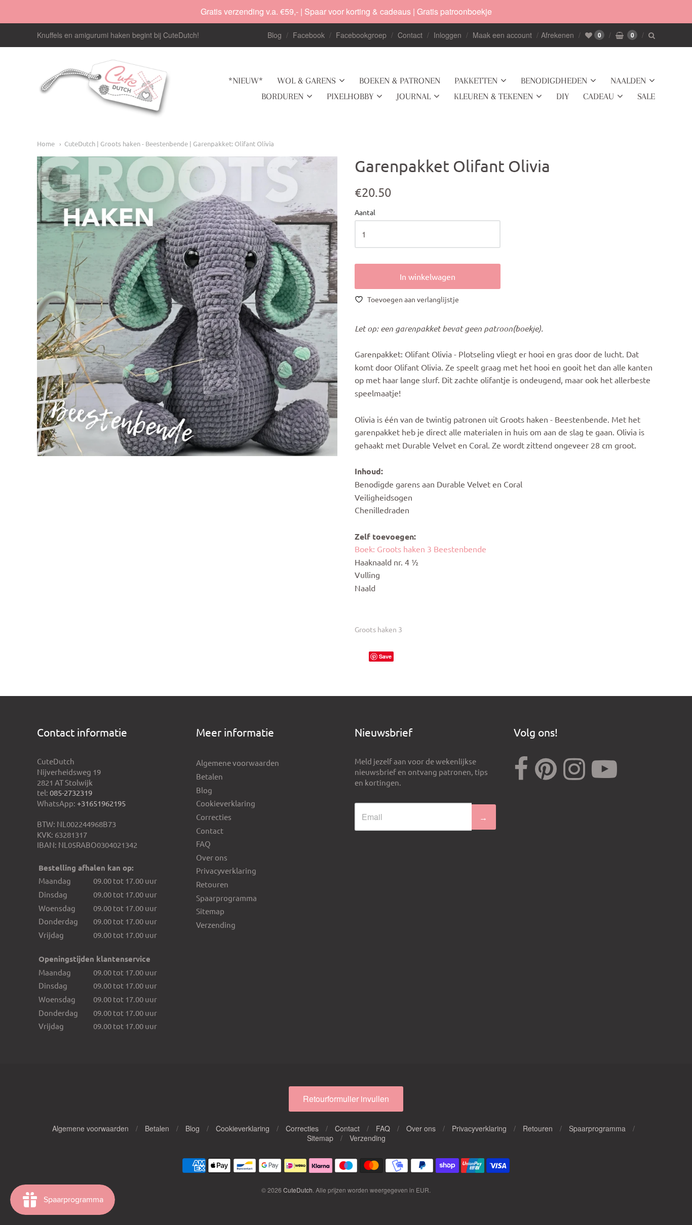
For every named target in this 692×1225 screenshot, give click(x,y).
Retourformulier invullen (346, 1099)
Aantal (365, 213)
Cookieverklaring (225, 803)
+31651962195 (101, 803)
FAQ (203, 843)
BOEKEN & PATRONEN (399, 80)
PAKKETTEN (475, 80)
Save (385, 656)
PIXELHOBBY (350, 96)
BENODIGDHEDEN (554, 80)
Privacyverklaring (226, 870)
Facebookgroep (361, 35)
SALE (646, 96)
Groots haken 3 (378, 629)
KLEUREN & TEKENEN (493, 96)
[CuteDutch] (105, 88)
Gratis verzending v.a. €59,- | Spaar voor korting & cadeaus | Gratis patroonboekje (346, 11)
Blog (274, 35)
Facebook (309, 35)
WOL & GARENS (306, 80)
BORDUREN (282, 96)
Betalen (209, 776)
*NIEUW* (245, 80)
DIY (562, 96)
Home (46, 143)
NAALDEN (628, 80)
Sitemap (210, 911)
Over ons (211, 857)
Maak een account (502, 35)
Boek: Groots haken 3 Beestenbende (420, 549)
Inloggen (448, 35)
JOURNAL (414, 96)
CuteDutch (298, 1190)
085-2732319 (71, 792)
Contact (410, 35)
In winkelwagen (427, 276)
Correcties (214, 817)
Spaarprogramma (226, 898)
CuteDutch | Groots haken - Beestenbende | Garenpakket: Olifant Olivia (169, 143)
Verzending (216, 924)
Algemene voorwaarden (237, 762)
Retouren (212, 884)
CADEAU (598, 96)
